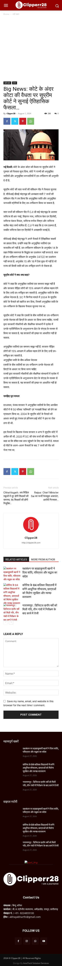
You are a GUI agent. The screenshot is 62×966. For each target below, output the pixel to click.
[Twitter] (14, 121)
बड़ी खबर (16, 14)
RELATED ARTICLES (16, 559)
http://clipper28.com (31, 542)
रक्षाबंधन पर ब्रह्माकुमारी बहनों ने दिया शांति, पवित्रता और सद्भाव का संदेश (39, 572)
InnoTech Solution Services (36, 963)
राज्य (14, 83)
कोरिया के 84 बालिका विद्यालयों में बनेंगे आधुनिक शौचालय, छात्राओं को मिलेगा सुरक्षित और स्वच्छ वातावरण (38, 768)
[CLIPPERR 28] (31, 5)
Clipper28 (11, 113)
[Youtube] (43, 941)
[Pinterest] (22, 121)
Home (6, 14)
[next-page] (11, 622)
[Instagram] (26, 941)
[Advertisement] (31, 49)
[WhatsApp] (30, 121)
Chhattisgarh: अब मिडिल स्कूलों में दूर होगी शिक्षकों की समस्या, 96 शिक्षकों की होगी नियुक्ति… (16, 498)
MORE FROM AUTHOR (43, 559)
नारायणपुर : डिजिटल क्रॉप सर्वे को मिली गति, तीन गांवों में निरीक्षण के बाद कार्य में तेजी (39, 609)
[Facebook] (6, 121)
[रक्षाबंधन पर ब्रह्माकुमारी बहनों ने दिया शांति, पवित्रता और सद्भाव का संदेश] (12, 574)
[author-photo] (31, 532)
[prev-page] (5, 622)
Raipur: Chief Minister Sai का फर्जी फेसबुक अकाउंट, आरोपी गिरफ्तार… (45, 496)
